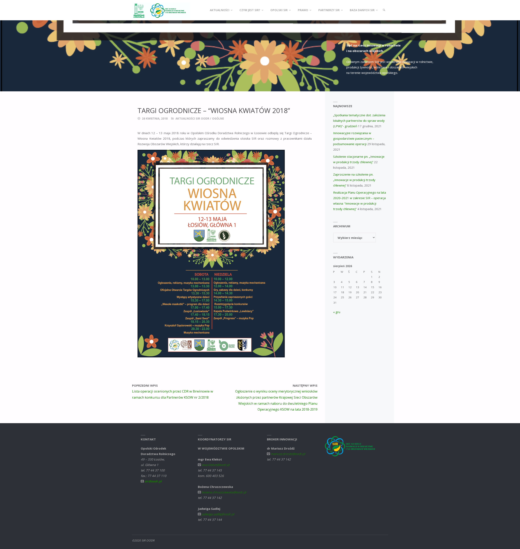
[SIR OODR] (161, 10)
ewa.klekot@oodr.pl (216, 465)
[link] (384, 10)
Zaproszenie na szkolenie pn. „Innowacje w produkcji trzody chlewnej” (354, 179)
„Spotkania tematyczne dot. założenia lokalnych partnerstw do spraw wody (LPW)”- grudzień (359, 120)
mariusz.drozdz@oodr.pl (288, 454)
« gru (336, 312)
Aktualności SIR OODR (192, 118)
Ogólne (218, 118)
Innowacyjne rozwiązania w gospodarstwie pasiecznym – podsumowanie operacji (353, 138)
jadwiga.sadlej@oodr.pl (218, 514)
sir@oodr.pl (153, 481)
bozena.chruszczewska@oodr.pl (224, 492)
